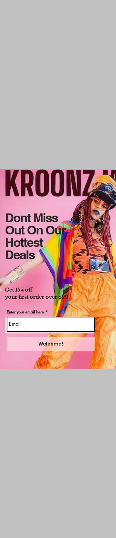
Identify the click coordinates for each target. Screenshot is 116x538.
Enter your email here (25, 312)
